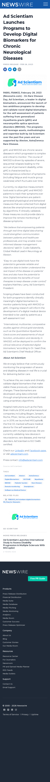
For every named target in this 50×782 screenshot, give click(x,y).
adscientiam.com (19, 454)
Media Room (8, 618)
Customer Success (11, 621)
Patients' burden (21, 483)
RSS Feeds (8, 670)
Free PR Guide (37, 578)
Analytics (7, 615)
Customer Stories (10, 642)
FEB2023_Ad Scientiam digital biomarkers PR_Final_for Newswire (21, 501)
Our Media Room (10, 646)
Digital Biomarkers (12, 479)
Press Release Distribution (15, 594)
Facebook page (37, 450)
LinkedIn (19, 450)
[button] (45, 4)
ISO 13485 (26, 479)
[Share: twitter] (10, 69)
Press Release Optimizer (14, 625)
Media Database (10, 604)
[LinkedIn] (12, 710)
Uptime (34, 714)
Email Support (9, 687)
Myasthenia (39, 479)
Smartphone (28, 486)
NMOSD (8, 483)
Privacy (25, 714)
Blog (5, 639)
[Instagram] (16, 710)
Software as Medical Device (15, 490)
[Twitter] (8, 710)
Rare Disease (37, 483)
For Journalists (9, 660)
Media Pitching (9, 608)
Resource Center (10, 656)
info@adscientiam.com (31, 460)
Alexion (22, 476)
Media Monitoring (10, 611)
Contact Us (8, 684)
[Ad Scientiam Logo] (25, 90)
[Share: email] (19, 69)
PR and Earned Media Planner (16, 667)
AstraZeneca (34, 476)
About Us (7, 635)
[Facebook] (4, 710)
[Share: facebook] (5, 69)
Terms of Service (11, 714)
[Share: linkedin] (14, 69)
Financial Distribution (12, 597)
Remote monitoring (12, 486)
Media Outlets (9, 674)
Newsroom (8, 663)
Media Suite (8, 601)
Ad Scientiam (10, 476)
